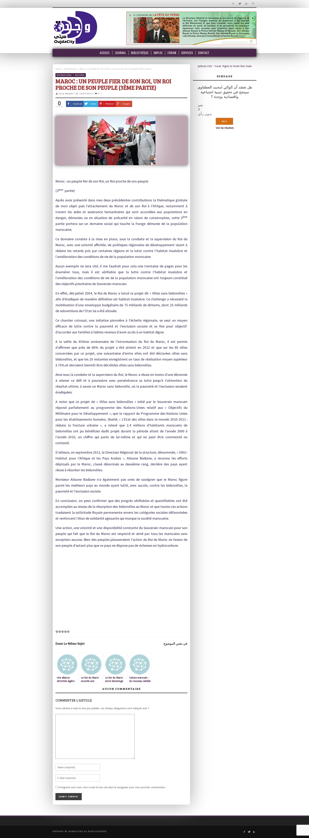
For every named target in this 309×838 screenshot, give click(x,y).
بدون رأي (205, 114)
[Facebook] (233, 3)
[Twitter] (239, 3)
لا (199, 109)
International (70, 69)
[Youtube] (246, 3)
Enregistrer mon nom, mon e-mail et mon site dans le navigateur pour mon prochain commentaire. (112, 787)
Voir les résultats (225, 127)
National (80, 75)
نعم (200, 105)
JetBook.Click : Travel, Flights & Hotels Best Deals (225, 66)
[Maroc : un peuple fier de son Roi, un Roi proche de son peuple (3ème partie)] (121, 140)
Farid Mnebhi (65, 93)
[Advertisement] (121, 600)
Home (58, 69)
